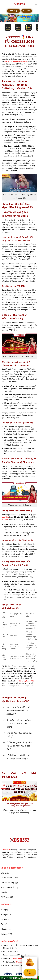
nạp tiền (5, 517)
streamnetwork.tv (18, 958)
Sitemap (19, 962)
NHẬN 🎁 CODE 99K (29, 972)
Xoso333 (7, 850)
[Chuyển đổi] (4, 707)
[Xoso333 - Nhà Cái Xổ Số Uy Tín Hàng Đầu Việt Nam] (19, 4)
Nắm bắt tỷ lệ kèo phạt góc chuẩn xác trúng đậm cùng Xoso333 (19, 805)
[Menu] (35, 4)
